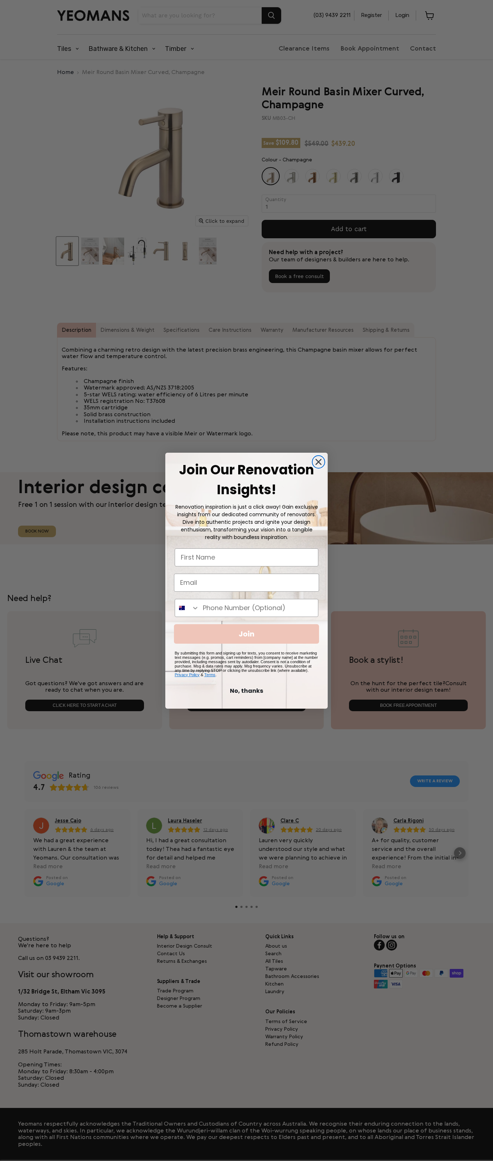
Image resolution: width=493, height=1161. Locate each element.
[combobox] (187, 608)
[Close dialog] (318, 462)
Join (246, 634)
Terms (209, 675)
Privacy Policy (187, 675)
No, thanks (246, 691)
